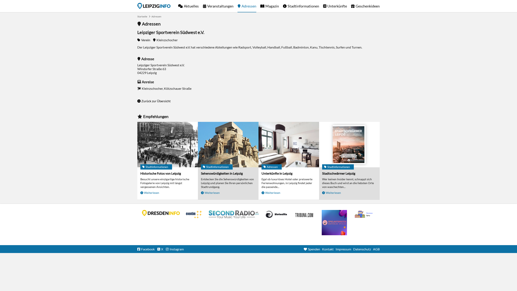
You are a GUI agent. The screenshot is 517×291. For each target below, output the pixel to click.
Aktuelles (191, 6)
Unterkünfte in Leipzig (277, 173)
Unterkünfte (337, 6)
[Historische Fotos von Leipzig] (167, 144)
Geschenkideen (368, 6)
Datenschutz (362, 249)
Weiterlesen (151, 192)
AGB (376, 249)
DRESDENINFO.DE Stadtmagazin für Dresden (161, 213)
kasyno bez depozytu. (364, 214)
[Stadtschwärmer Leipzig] (349, 144)
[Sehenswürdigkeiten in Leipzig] (228, 144)
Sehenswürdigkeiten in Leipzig (222, 173)
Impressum (343, 249)
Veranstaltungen (220, 6)
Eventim (194, 214)
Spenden (314, 249)
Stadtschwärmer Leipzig (338, 173)
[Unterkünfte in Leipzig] (288, 144)
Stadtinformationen (303, 6)
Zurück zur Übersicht (156, 101)
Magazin (272, 6)
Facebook (148, 249)
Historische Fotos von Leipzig (160, 173)
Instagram (177, 249)
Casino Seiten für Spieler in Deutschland (276, 214)
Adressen (249, 6)
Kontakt (328, 249)
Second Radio (234, 214)
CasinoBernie (304, 214)
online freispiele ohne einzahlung (334, 222)
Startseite (153, 6)
